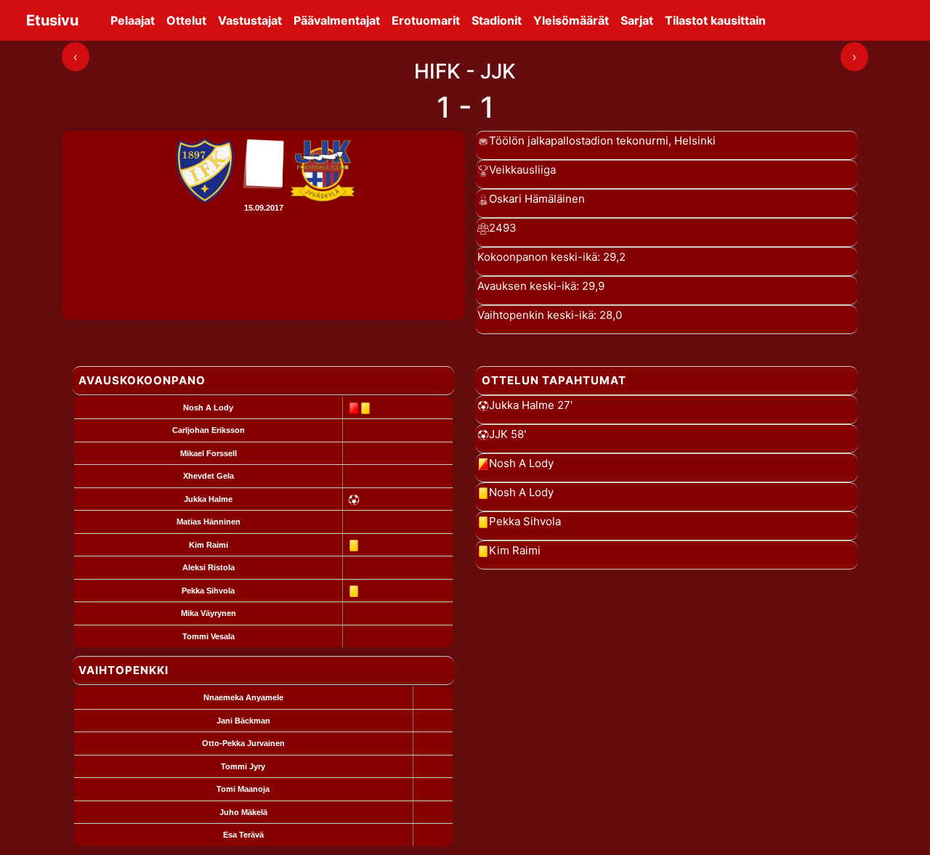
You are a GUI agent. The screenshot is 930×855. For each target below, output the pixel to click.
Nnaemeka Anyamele (243, 697)
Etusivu (52, 20)
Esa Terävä (243, 834)
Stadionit (497, 20)
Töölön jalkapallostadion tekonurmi (578, 140)
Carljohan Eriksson (208, 430)
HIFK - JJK (465, 71)
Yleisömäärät (571, 20)
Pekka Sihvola (208, 590)
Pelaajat (132, 20)
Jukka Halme (208, 499)
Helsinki (695, 140)
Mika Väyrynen (208, 613)
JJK (498, 434)
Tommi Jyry (243, 766)
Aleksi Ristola (208, 567)
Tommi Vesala (208, 636)
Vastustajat (250, 20)
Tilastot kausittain (715, 20)
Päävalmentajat (337, 20)
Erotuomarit (426, 20)
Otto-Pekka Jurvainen (243, 743)
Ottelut (186, 20)
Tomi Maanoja (243, 789)
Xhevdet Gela (208, 475)
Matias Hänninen (208, 521)
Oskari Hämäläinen (537, 199)
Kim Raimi (208, 544)
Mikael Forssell (208, 453)
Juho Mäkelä (243, 812)
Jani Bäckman (243, 720)
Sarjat (636, 20)
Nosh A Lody (208, 407)
